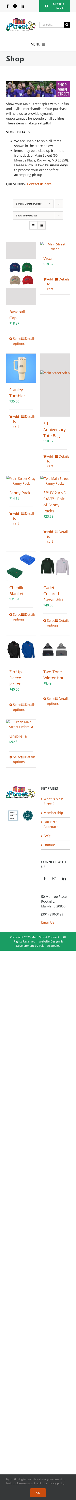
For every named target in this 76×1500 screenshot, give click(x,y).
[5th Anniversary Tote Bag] (55, 385)
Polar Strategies (49, 946)
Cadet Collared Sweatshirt (53, 593)
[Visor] (55, 246)
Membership (53, 813)
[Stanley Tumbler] (21, 368)
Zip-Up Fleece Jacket (15, 678)
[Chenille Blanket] (21, 566)
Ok (38, 1492)
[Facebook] (44, 878)
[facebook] (7, 6)
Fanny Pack (19, 493)
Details (29, 338)
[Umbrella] (21, 724)
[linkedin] (22, 6)
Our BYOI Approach (51, 824)
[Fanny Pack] (21, 481)
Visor (48, 258)
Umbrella (18, 736)
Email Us (47, 922)
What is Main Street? (53, 801)
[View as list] (41, 225)
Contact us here (39, 184)
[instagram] (15, 6)
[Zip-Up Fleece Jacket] (21, 650)
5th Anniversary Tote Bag (54, 429)
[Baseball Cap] (21, 273)
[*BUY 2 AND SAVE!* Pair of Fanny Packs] (55, 481)
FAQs (47, 836)
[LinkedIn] (63, 878)
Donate (49, 845)
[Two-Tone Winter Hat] (55, 650)
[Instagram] (54, 878)
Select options (17, 341)
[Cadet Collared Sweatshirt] (55, 566)
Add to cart (50, 284)
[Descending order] (59, 204)
